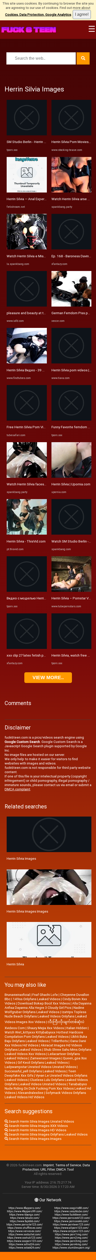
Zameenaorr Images (45, 1058)
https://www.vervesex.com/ (24, 1231)
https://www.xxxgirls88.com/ (71, 1208)
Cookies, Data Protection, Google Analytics (38, 14)
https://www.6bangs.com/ (24, 1214)
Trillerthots (59, 1041)
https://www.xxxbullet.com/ (24, 1234)
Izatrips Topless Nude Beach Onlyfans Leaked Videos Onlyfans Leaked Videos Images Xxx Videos (46, 1017)
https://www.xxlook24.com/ (24, 1247)
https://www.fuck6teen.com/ (71, 1214)
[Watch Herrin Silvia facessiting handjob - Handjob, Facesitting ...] (27, 476)
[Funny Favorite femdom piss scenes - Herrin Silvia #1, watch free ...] (71, 419)
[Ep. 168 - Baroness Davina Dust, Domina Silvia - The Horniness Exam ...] (71, 248)
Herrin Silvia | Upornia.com (70, 484)
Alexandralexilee (30, 1093)
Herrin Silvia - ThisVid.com (26, 541)
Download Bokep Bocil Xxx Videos (44, 1003)
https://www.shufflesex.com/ (24, 1228)
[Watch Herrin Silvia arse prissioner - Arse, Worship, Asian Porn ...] (71, 191)
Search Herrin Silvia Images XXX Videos (38, 1126)
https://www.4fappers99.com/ (24, 1211)
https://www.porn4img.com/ (71, 1244)
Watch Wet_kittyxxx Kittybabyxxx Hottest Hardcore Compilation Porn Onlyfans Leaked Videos (44, 1034)
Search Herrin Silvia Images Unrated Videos (41, 1121)
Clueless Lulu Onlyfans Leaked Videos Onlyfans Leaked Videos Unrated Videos (46, 1082)
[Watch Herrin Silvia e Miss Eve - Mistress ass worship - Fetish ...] (27, 248)
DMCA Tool (65, 1169)
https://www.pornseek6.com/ (71, 1221)
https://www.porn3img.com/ (71, 1241)
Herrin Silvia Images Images (27, 911)
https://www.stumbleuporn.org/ (71, 1247)
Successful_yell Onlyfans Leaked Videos (35, 1071)
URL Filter (47, 1169)
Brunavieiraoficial (17, 995)
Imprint (48, 1165)
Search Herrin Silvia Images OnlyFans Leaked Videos (48, 1134)
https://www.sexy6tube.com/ (71, 1211)
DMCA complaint (17, 789)
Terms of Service (68, 1165)
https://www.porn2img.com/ (71, 1237)
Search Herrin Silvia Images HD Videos (37, 1130)
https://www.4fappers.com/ (24, 1208)
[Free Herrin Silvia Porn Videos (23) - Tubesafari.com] (27, 419)
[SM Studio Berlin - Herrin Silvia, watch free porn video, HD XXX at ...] (27, 134)
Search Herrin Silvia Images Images (34, 1139)
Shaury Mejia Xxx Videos (45, 1028)
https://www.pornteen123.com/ (71, 1224)
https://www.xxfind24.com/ (24, 1244)
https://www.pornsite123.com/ (24, 1224)
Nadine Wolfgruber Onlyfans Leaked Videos (44, 1010)
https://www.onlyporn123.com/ (71, 1231)
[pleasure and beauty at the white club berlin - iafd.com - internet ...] (27, 305)
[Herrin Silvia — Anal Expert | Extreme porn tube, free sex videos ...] (27, 191)
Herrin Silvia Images (21, 858)
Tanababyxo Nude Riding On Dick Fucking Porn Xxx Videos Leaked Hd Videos (48, 1088)
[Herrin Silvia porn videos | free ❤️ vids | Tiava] (71, 362)
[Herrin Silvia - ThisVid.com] (27, 533)
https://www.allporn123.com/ (71, 1228)
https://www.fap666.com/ (25, 1221)
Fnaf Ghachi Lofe (45, 995)
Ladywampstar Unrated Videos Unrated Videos (40, 1067)
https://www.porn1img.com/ (71, 1234)
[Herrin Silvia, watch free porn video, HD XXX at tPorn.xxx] (71, 648)
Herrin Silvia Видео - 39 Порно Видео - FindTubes (44, 370)
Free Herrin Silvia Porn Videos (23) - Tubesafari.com (45, 427)
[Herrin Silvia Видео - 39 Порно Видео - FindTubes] (27, 362)
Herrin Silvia (15, 964)
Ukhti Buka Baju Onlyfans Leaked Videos (46, 1038)
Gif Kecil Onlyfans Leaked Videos (43, 1062)
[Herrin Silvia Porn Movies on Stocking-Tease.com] (71, 134)
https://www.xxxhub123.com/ (24, 1237)
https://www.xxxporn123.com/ (24, 1241)
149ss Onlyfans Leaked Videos (36, 999)
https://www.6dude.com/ (24, 1218)
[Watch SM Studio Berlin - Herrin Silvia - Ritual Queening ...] (71, 533)
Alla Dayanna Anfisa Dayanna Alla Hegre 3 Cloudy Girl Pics (48, 1005)
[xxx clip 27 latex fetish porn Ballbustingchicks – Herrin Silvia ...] (27, 648)
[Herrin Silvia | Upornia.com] (71, 476)
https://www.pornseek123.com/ (71, 1218)
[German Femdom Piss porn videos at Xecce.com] (71, 305)
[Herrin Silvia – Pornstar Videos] (71, 590)
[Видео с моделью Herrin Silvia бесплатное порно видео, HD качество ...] (27, 590)
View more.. (48, 677)
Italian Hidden (76, 1028)
